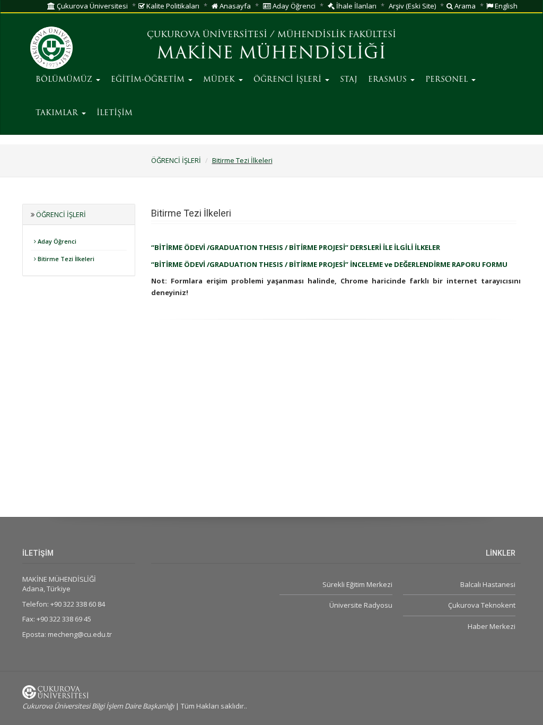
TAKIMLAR (58, 113)
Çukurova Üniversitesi (91, 6)
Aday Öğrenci (293, 6)
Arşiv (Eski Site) (412, 6)
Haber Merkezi (491, 626)
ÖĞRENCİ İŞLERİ (288, 80)
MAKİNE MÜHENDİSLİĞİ (271, 54)
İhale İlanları (355, 6)
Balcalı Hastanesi (487, 584)
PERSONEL (447, 80)
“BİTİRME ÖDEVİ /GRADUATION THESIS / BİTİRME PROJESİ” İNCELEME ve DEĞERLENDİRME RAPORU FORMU (329, 264)
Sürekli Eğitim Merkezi (357, 584)
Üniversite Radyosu (360, 605)
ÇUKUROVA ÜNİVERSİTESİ (207, 35)
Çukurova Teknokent (481, 605)
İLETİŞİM (115, 113)
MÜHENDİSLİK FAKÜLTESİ (336, 35)
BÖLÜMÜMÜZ (65, 80)
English (505, 6)
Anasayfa (234, 6)
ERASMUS (388, 80)
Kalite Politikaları (172, 6)
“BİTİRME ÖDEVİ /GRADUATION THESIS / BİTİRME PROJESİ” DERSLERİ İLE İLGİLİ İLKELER (295, 247)
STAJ (348, 80)
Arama (464, 6)
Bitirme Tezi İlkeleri (242, 160)
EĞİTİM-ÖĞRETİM (149, 80)
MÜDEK (220, 80)
